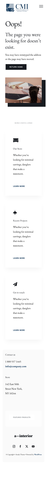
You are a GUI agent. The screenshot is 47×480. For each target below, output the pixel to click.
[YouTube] (33, 446)
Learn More (19, 186)
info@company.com (15, 366)
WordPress (38, 454)
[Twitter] (26, 446)
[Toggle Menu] (41, 6)
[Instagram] (13, 446)
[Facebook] (20, 446)
